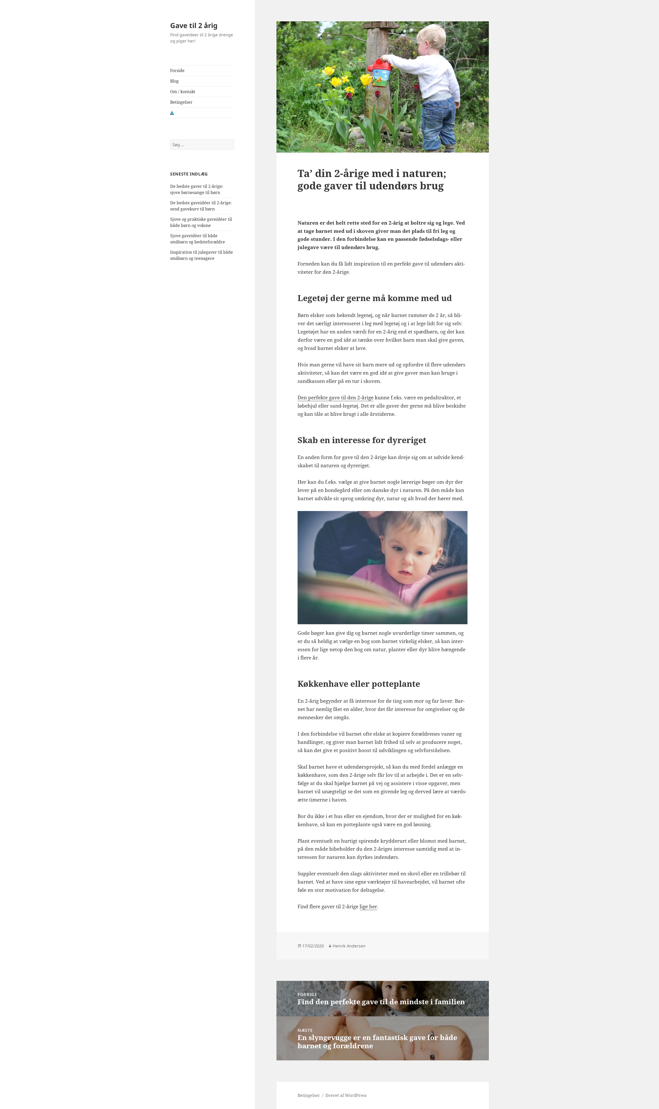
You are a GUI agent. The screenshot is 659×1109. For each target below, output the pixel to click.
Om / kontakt (182, 91)
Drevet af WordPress (346, 1095)
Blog (174, 81)
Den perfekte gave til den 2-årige (336, 397)
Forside (177, 70)
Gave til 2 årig (194, 25)
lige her (368, 906)
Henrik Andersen (349, 946)
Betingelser (181, 102)
